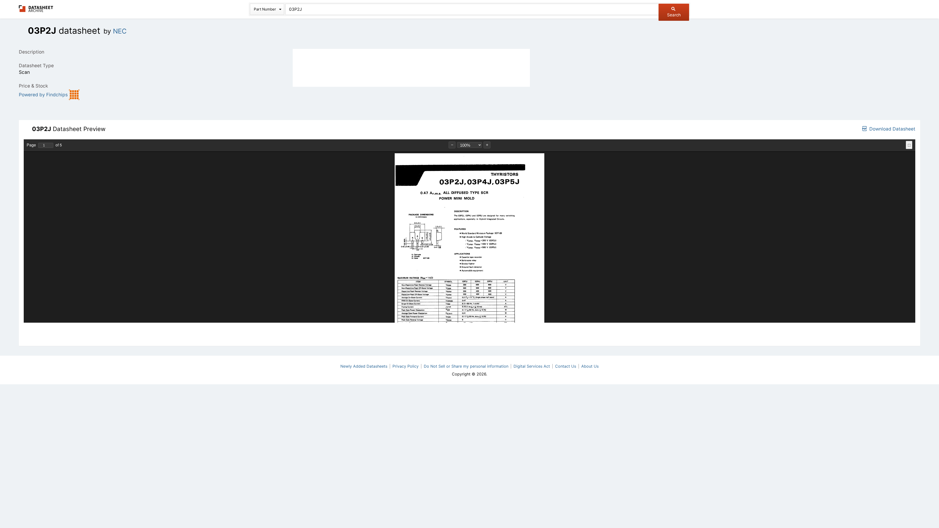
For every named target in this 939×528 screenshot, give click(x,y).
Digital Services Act (532, 366)
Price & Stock (33, 86)
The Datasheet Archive (36, 8)
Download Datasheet (892, 129)
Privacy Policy (405, 366)
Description (31, 52)
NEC (120, 31)
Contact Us (565, 366)
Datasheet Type (36, 65)
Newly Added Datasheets (363, 366)
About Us (590, 366)
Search (674, 14)
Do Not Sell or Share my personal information (466, 366)
